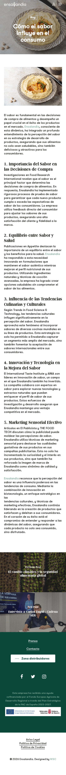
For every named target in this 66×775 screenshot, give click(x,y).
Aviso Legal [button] (33, 739)
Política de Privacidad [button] (32, 743)
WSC (53, 759)
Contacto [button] (32, 648)
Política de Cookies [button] (33, 747)
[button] (60, 4)
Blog (33, 17)
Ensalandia (32, 126)
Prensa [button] (32, 641)
